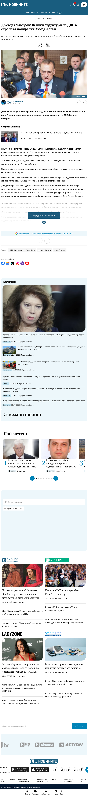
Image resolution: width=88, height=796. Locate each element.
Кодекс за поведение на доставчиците (46, 780)
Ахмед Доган (30, 250)
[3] (74, 5)
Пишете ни (83, 780)
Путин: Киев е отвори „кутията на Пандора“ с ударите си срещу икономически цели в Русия (41, 378)
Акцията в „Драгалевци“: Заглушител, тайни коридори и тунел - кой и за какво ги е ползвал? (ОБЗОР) (41, 390)
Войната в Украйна (48, 13)
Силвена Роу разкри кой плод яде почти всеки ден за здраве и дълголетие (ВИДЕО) (22, 687)
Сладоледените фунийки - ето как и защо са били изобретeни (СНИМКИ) (20, 702)
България (48, 19)
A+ (84, 102)
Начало (39, 19)
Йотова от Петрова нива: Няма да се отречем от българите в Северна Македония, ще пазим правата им (43, 336)
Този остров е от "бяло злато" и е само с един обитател (21, 625)
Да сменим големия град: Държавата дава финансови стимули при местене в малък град (45, 400)
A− (78, 102)
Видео (59, 13)
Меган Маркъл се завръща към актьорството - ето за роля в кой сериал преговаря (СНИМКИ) (21, 667)
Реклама (11, 779)
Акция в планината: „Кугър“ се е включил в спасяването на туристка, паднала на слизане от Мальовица (51, 348)
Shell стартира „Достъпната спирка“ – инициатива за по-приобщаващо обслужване (48, 363)
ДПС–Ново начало (16, 250)
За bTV (2, 780)
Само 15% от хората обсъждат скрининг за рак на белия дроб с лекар (65, 682)
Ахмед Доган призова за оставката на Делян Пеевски (52, 132)
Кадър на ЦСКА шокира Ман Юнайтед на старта (62, 592)
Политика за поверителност (23, 780)
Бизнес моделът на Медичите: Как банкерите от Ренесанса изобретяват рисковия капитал (21, 593)
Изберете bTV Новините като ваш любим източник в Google (46, 233)
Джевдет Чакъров (44, 250)
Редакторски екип (15, 102)
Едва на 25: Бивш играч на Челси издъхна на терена (61, 609)
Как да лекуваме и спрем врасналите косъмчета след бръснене (63, 695)
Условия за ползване (68, 780)
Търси (80, 726)
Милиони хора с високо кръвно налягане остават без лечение (64, 666)
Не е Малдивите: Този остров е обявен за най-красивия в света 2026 (22, 612)
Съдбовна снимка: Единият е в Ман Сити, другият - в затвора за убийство (64, 621)
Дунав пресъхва (32, 13)
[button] (32, 478)
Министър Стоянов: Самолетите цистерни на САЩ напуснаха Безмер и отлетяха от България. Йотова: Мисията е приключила (21, 463)
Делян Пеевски (59, 250)
